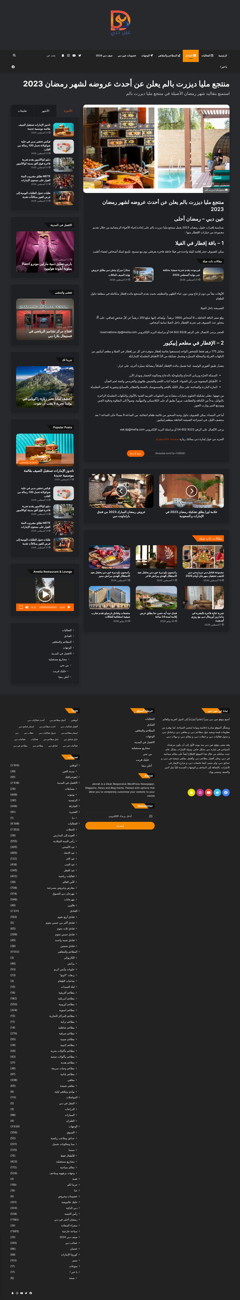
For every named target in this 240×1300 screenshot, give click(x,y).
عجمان (73, 1248)
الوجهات (145, 55)
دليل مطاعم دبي (50, 739)
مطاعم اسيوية (67, 1010)
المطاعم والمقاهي (168, 55)
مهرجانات (69, 899)
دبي (17, 732)
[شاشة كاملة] (21, 607)
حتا (75, 1190)
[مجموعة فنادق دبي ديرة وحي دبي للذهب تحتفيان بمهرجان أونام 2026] (203, 557)
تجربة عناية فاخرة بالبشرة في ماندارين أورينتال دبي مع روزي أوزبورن (207, 616)
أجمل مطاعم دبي (58, 720)
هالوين (71, 905)
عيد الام (70, 858)
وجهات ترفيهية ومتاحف (62, 1173)
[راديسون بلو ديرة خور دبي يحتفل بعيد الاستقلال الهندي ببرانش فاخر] (156, 557)
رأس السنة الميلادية (64, 841)
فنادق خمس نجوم (65, 934)
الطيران (70, 1120)
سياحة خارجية (69, 1231)
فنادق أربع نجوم (66, 916)
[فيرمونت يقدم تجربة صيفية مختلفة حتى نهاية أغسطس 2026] (213, 275)
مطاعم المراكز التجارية (62, 1015)
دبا (73, 817)
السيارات (70, 1114)
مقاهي (71, 1079)
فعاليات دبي (20, 739)
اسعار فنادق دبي (26, 726)
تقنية (74, 1178)
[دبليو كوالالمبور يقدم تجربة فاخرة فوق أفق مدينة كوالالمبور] (63, 165)
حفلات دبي (29, 732)
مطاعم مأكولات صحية (63, 1056)
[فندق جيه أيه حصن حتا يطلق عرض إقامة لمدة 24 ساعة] (156, 597)
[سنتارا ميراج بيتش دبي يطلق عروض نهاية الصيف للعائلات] (143, 275)
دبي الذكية (71, 1207)
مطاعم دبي (38, 745)
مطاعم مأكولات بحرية (63, 1050)
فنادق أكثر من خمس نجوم (60, 922)
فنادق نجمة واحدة (65, 940)
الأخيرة (68, 111)
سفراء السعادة (69, 1225)
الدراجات (70, 1109)
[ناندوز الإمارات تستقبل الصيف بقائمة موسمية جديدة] (63, 130)
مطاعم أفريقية (66, 992)
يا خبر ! (223, 66)
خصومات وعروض (67, 1196)
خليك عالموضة (69, 1202)
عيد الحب (69, 864)
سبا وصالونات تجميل (63, 1144)
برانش (71, 963)
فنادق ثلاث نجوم (66, 928)
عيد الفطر (69, 870)
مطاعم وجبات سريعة (63, 1068)
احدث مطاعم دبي (47, 726)
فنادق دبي (53, 745)
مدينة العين (68, 771)
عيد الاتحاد (69, 852)
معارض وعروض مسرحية (61, 887)
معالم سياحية (67, 1167)
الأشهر (45, 111)
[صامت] (27, 607)
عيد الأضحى (68, 847)
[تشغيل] (69, 607)
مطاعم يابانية (67, 1074)
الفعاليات (206, 55)
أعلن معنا (63, 676)
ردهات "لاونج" (67, 975)
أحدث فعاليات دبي (36, 720)
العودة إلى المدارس (64, 835)
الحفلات (70, 829)
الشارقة (73, 806)
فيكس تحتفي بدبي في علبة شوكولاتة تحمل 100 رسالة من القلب (33, 145)
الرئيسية (222, 55)
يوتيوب (71, 794)
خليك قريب (59, 671)
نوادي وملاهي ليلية (65, 1091)
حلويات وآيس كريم (64, 969)
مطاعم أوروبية (67, 1004)
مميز (74, 1260)
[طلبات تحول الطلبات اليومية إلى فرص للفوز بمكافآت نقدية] (63, 198)
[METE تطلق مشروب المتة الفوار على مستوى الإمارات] (63, 181)
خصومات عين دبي (127, 55)
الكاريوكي (69, 957)
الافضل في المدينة (61, 653)
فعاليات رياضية (66, 876)
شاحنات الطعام (66, 980)
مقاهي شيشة (67, 1085)
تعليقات (22, 111)
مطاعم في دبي (20, 745)
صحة (72, 1278)
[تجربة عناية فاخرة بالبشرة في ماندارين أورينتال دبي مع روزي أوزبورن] (203, 597)
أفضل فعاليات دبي (69, 726)
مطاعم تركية (68, 1021)
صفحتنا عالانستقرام (167, 439)
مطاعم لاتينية (67, 1045)
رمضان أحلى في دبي (65, 1219)
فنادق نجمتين (67, 946)
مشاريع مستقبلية (58, 659)
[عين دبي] (120, 25)
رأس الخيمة (70, 1213)
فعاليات (34, 739)
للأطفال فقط (68, 1155)
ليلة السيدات (68, 986)
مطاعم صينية (67, 1039)
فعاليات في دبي (70, 745)
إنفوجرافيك (71, 776)
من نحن (64, 665)
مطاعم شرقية (67, 1033)
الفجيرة (73, 811)
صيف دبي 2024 (104, 55)
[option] (45, 252)
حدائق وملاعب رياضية (63, 1138)
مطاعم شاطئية (66, 1027)
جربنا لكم (72, 1184)
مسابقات (70, 788)
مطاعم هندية (68, 1062)
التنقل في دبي (67, 1103)
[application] (45, 594)
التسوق (71, 1132)
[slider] (48, 607)
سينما (72, 1149)
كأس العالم (69, 881)
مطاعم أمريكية (66, 998)
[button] (45, 594)
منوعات (73, 1266)
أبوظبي (74, 720)
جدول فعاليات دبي (47, 732)
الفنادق (189, 55)
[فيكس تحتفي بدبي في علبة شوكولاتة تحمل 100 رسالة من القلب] (63, 147)
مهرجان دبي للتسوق (63, 893)
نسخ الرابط (136, 453)
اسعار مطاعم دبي (69, 732)
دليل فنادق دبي (71, 739)
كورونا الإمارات (69, 1254)
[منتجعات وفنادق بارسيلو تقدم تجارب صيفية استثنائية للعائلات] (109, 597)
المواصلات (71, 1097)
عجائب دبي (71, 1242)
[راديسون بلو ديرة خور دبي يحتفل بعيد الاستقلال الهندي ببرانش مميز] (109, 557)
